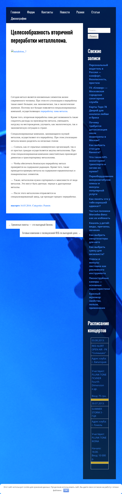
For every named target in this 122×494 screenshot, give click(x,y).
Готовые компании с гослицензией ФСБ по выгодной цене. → (51, 233)
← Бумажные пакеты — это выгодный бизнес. (30, 224)
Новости (65, 12)
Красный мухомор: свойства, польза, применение (97, 301)
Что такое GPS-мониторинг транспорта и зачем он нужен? (98, 164)
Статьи (95, 12)
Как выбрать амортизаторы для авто (98, 238)
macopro (15, 205)
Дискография (18, 18)
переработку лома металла (54, 111)
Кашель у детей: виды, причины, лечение (99, 226)
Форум (31, 12)
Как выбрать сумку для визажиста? (97, 250)
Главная (15, 12)
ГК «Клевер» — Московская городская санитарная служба (98, 95)
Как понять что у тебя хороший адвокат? (99, 202)
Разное (80, 12)
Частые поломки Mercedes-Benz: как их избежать (99, 214)
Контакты (47, 12)
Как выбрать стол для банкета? (97, 149)
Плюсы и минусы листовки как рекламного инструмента (97, 266)
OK (66, 490)
